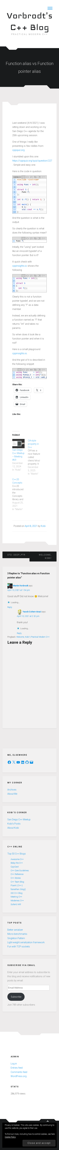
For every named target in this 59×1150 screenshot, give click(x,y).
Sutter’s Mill (16, 904)
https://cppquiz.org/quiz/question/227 (32, 160)
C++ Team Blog (17, 882)
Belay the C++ (17, 863)
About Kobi (13, 827)
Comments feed (19, 1072)
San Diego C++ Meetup (18, 819)
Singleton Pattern (16, 938)
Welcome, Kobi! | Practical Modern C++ (32, 637)
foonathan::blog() (18, 889)
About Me (12, 793)
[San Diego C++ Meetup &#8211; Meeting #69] (18, 443)
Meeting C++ (16, 896)
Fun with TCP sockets (18, 946)
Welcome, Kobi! (45, 556)
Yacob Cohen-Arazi (32, 612)
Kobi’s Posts (13, 823)
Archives (11, 789)
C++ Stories (16, 878)
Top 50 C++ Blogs (16, 853)
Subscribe (16, 996)
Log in (14, 1063)
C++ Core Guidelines (20, 870)
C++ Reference (17, 874)
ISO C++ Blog (16, 893)
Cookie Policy (10, 1137)
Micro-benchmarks (17, 934)
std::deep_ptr (16, 555)
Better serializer (15, 929)
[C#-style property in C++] (35, 457)
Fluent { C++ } (17, 885)
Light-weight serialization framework (26, 942)
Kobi (43, 526)
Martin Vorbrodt (20, 586)
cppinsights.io (19, 265)
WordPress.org (19, 1076)
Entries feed (17, 1067)
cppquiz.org (18, 150)
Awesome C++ (17, 859)
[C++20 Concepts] (20, 494)
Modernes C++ (17, 900)
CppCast (15, 866)
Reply (9, 607)
